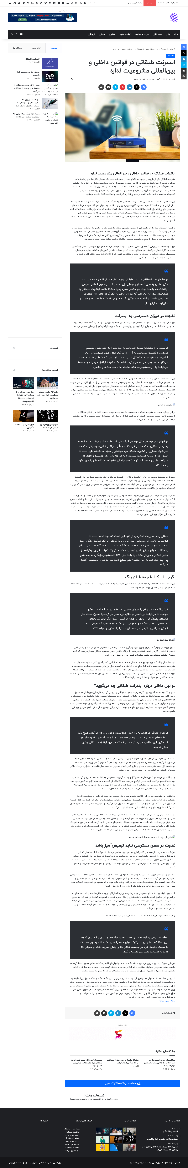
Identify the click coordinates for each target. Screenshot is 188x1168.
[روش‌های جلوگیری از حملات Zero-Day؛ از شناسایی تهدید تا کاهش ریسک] (23, 383)
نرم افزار (91, 34)
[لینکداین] (129, 87)
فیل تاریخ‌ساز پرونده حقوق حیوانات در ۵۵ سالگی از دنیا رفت (123, 1061)
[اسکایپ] (115, 87)
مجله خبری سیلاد (72, 1147)
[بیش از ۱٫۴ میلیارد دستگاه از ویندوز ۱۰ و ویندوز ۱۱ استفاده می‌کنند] (50, 90)
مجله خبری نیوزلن (167, 1000)
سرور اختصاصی (45, 1162)
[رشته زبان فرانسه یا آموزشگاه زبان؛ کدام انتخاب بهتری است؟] (129, 1131)
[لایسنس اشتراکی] (50, 63)
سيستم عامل (143, 34)
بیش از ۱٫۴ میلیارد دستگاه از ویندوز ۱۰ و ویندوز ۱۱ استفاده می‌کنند (27, 88)
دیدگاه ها (17, 48)
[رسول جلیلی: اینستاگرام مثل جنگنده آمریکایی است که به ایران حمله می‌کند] (129, 1147)
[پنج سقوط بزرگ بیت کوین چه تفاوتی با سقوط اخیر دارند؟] (50, 222)
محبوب (54, 48)
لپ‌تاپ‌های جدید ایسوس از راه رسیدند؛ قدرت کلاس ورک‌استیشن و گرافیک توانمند (159, 1063)
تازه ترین (36, 48)
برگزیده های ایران (72, 1132)
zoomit (165, 49)
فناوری (112, 34)
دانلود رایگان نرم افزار (109, 1099)
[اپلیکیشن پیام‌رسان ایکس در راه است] (47, 416)
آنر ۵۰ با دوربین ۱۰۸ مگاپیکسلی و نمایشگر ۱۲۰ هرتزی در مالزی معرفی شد (28, 102)
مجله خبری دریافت (71, 1150)
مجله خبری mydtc (72, 1144)
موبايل (102, 34)
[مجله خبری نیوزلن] (174, 18)
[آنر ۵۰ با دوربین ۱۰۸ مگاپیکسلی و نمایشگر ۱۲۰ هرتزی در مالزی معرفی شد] (50, 103)
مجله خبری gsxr (72, 1141)
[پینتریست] (122, 87)
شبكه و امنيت (125, 34)
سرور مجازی (156, 1162)
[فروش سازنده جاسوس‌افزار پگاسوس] (50, 76)
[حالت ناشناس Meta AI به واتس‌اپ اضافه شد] (102, 1139)
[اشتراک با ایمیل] (108, 87)
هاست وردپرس (15, 1162)
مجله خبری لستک (72, 1138)
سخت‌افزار (157, 34)
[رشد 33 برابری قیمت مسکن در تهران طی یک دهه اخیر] (47, 383)
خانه (176, 34)
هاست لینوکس (64, 11)
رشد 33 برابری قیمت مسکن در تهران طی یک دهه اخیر (47, 395)
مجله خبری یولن (72, 1135)
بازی (168, 34)
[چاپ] (101, 87)
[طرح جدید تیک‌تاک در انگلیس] (23, 416)
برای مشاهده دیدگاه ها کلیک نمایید (122, 1083)
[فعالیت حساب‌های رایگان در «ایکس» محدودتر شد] (116, 1147)
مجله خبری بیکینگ (72, 1129)
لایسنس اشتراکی (32, 59)
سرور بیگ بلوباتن (30, 1162)
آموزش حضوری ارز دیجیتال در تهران (85, 1099)
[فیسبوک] (144, 87)
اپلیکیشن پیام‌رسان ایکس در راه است (127, 3)
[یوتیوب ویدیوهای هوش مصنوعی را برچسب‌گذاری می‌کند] (102, 1147)
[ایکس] (137, 87)
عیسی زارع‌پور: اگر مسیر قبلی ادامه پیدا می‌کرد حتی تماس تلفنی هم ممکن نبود (86, 1063)
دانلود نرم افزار (122, 1025)
